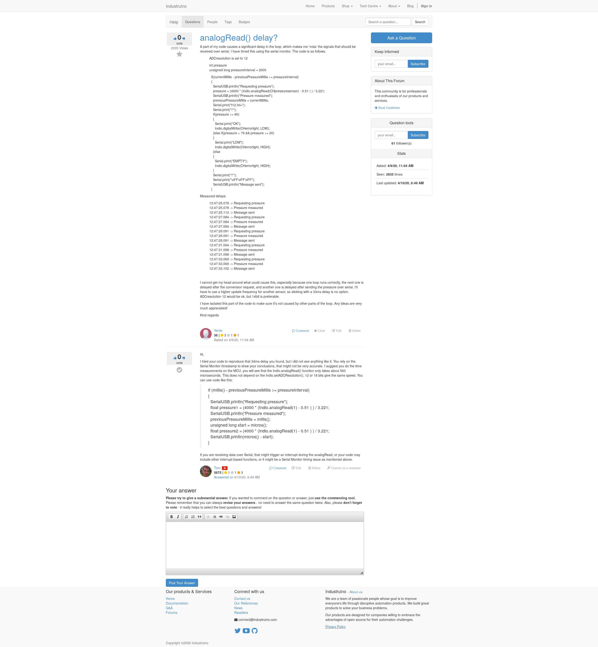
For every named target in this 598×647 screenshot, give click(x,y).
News (238, 607)
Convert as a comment (345, 468)
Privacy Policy (335, 626)
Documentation (177, 603)
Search (420, 21)
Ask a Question (401, 38)
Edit (338, 330)
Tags (228, 21)
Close (321, 330)
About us (356, 592)
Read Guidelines (388, 107)
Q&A (169, 607)
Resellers (241, 612)
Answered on (223, 477)
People (212, 21)
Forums (171, 612)
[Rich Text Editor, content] (265, 545)
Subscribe (418, 63)
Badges (244, 21)
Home (170, 598)
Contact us (242, 598)
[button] (171, 517)
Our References (246, 603)
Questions (192, 21)
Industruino (176, 6)
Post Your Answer (182, 582)
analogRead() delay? (239, 37)
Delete (356, 330)
